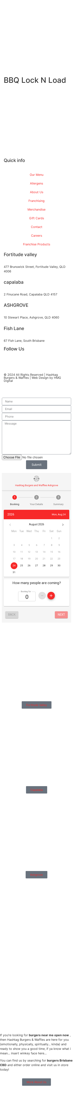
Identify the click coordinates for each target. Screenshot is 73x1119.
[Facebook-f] (8, 363)
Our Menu (36, 175)
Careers (36, 235)
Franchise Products (36, 244)
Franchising (36, 201)
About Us (36, 192)
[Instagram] (18, 363)
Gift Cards (36, 218)
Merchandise (36, 209)
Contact (36, 227)
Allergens (36, 183)
